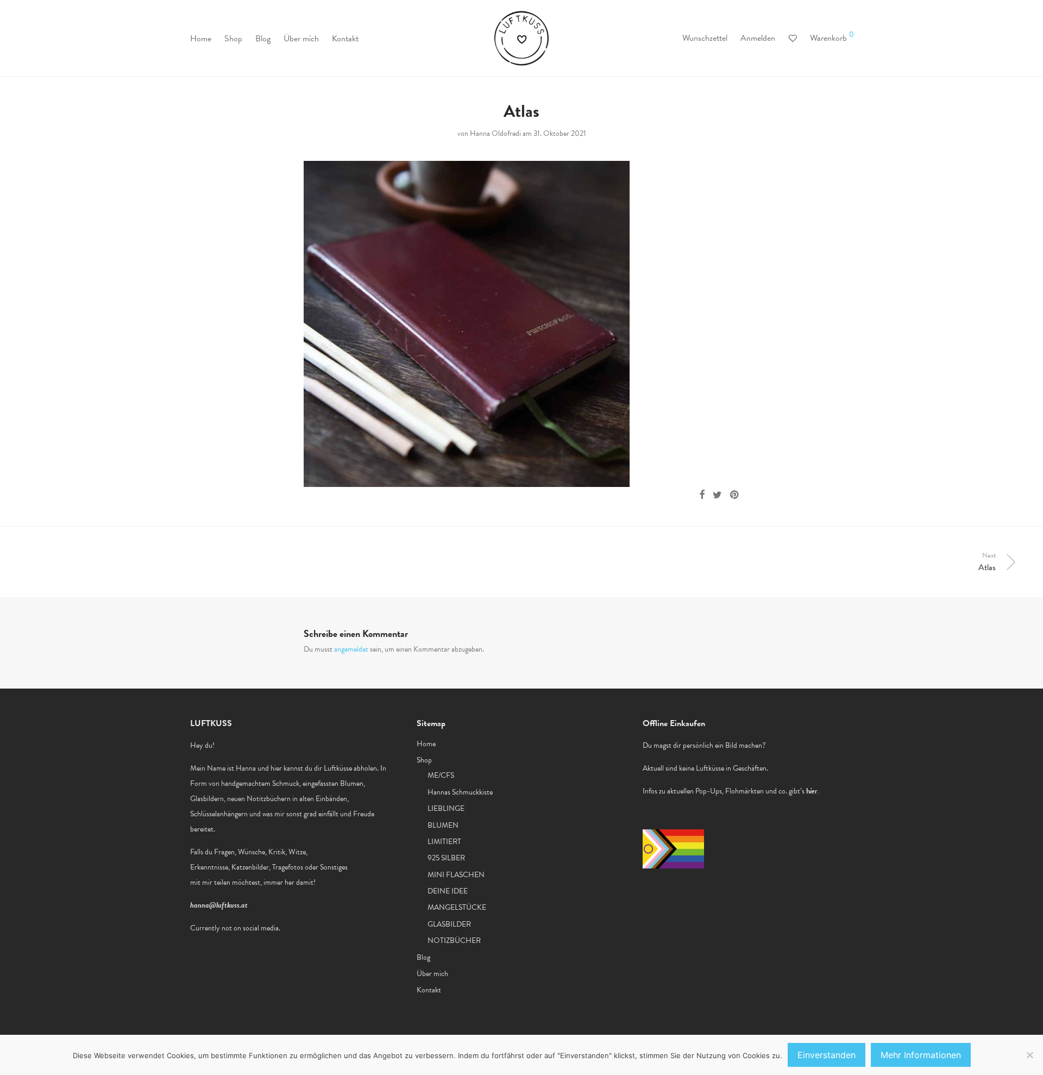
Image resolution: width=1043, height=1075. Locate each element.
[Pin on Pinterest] (735, 495)
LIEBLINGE (446, 808)
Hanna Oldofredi (495, 133)
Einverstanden (826, 1054)
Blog (263, 38)
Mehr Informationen (921, 1054)
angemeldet (351, 649)
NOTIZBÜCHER (454, 940)
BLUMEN (443, 825)
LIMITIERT (444, 841)
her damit (299, 882)
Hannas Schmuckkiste (460, 792)
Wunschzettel (704, 38)
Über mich (301, 38)
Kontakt (345, 38)
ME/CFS (441, 775)
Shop (233, 38)
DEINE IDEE (448, 891)
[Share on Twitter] (717, 495)
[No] (1029, 1054)
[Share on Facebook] (702, 495)
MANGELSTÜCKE (457, 907)
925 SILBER (446, 858)
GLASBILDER (449, 924)
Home (200, 38)
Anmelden (757, 38)
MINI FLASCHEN (456, 874)
